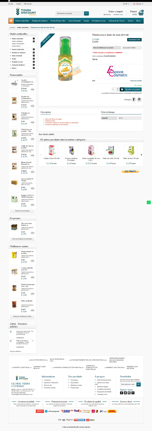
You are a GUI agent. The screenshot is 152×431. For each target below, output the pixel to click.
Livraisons (47, 380)
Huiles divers (16, 46)
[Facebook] (121, 392)
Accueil (12, 27)
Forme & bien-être (57, 21)
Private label (75, 388)
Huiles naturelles (22, 21)
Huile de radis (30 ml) (111, 158)
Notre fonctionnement (104, 380)
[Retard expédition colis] (16, 1)
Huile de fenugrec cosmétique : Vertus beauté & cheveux (22, 342)
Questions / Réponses (51, 382)
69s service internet (83, 427)
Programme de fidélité (104, 392)
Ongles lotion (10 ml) (51, 158)
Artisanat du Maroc (117, 21)
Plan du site (48, 385)
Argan (86, 21)
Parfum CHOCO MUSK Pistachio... (27, 196)
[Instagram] (129, 392)
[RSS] (13, 323)
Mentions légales (102, 386)
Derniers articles (18, 325)
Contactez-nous (102, 394)
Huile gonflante (26, 301)
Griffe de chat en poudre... (27, 147)
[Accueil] (11, 21)
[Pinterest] (139, 99)
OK (87, 13)
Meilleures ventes (76, 385)
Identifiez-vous (118, 14)
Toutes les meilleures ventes (22, 316)
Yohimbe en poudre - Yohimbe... (25, 115)
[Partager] (133, 99)
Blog (138, 21)
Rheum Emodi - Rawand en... (27, 163)
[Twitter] (125, 392)
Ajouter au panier (133, 89)
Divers (130, 21)
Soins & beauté (74, 21)
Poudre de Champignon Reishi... (26, 98)
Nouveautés (74, 382)
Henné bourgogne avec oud (28, 285)
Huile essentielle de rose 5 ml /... (91, 159)
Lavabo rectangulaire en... (27, 81)
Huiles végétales (17, 41)
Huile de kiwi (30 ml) (130, 158)
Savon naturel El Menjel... (27, 180)
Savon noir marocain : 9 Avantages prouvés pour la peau (24, 332)
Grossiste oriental (49, 388)
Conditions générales (104, 389)
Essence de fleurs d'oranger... (71, 159)
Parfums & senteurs (40, 21)
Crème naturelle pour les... (27, 269)
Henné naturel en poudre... (27, 252)
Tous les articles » (15, 351)
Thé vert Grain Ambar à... (26, 224)
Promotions (74, 380)
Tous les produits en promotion (22, 239)
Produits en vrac (99, 21)
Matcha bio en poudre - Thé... (26, 130)
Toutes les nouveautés (22, 211)
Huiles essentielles (18, 44)
